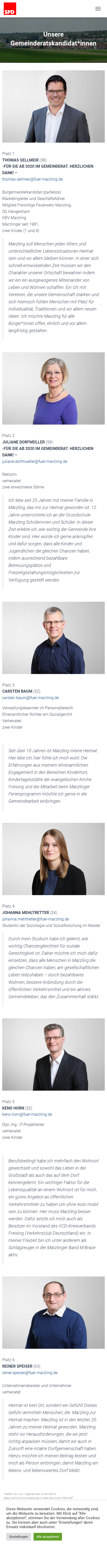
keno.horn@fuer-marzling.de (27, 1114)
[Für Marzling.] (12, 8)
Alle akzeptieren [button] (48, 1537)
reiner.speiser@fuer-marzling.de (29, 1372)
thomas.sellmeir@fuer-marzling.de (32, 179)
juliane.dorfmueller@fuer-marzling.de (34, 461)
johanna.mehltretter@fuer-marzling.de (35, 919)
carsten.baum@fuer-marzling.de (30, 697)
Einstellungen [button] (18, 1537)
